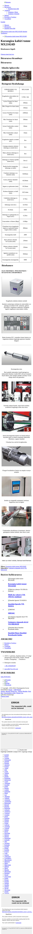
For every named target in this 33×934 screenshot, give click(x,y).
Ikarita (10, 689)
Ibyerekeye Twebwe (10, 17)
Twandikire (7, 19)
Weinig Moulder (22, 691)
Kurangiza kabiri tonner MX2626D (16, 566)
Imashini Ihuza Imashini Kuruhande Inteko (17, 634)
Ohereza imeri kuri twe (7, 54)
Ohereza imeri (5, 696)
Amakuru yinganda (13, 14)
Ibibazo (6, 15)
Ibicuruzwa (7, 7)
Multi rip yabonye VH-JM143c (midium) (16, 596)
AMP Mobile (17, 689)
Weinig (3, 691)
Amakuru (7, 10)
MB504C (11, 613)
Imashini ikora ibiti (13, 9)
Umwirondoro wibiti (9, 693)
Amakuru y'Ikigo (13, 12)
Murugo (6, 5)
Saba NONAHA (6, 677)
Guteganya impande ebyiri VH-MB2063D (18, 623)
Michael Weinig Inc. (11, 691)
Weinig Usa (19, 693)
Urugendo (7, 646)
